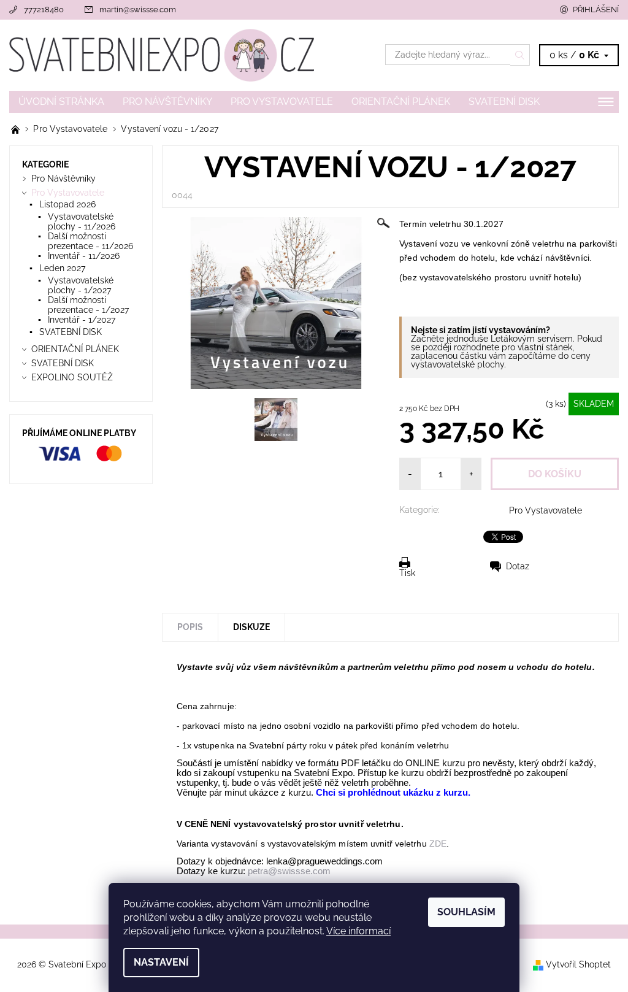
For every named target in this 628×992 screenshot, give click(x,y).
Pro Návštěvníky (167, 101)
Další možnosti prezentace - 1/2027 (88, 305)
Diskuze (251, 627)
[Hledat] (520, 54)
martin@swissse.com (137, 9)
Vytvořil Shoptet (578, 964)
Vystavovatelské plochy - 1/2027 (80, 285)
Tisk (407, 572)
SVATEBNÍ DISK (504, 101)
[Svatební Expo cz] (161, 55)
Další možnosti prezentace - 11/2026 (90, 241)
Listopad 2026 (67, 204)
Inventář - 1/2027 (81, 320)
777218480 (44, 9)
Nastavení (161, 962)
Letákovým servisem (532, 339)
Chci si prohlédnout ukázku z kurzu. (394, 793)
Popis (190, 627)
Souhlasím (466, 912)
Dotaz (517, 566)
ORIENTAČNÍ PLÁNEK (400, 101)
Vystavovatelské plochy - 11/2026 (81, 221)
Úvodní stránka (61, 101)
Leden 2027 (62, 268)
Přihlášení (596, 9)
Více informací (358, 931)
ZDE (437, 843)
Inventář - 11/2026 (84, 256)
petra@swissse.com (289, 871)
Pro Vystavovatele (282, 101)
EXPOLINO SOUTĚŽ (72, 377)
